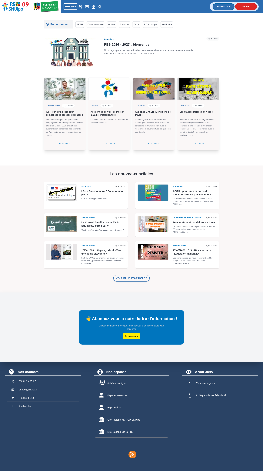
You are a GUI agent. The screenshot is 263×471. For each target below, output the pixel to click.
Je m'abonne (131, 336)
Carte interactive (96, 24)
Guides (111, 24)
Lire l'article (64, 143)
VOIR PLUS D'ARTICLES (131, 278)
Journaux (124, 24)
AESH (80, 24)
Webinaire (167, 24)
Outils (136, 24)
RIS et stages (150, 24)
